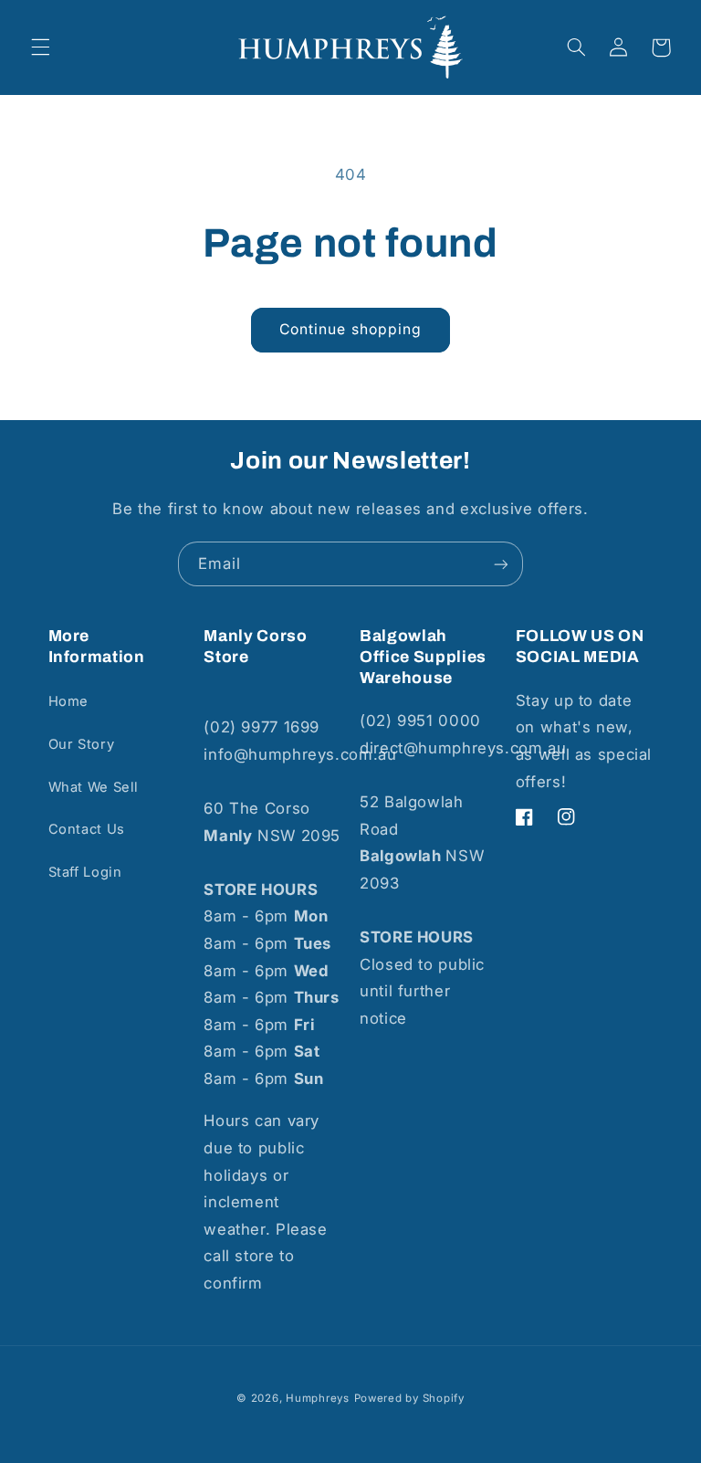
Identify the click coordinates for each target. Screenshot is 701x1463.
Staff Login (85, 872)
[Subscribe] (501, 564)
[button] (40, 47)
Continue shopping (350, 329)
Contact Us (86, 829)
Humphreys (318, 1398)
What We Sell (94, 787)
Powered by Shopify (409, 1398)
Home (68, 701)
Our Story (81, 744)
